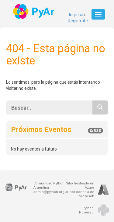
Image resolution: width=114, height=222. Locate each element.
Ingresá (76, 14)
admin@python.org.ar (50, 192)
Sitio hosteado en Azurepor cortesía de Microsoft (80, 189)
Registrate (78, 20)
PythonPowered (86, 210)
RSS (97, 131)
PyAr (34, 11)
